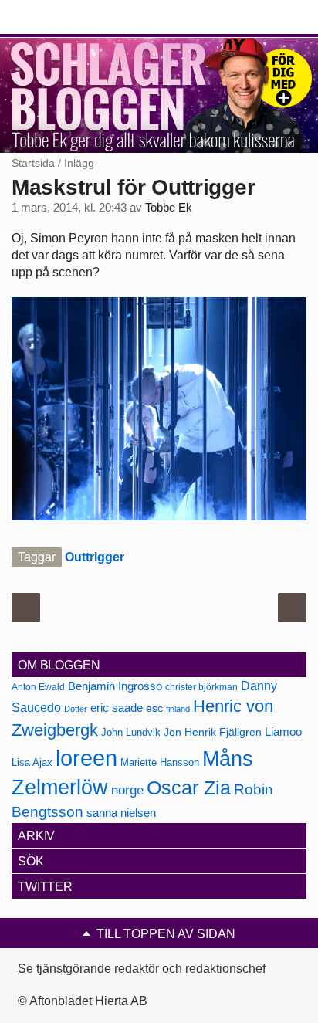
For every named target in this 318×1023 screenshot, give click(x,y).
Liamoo (283, 732)
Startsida (33, 163)
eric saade (116, 707)
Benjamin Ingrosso (115, 686)
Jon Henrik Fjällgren (213, 732)
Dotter (75, 708)
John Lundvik (131, 732)
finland (178, 708)
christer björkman (201, 687)
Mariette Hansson (159, 762)
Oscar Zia (189, 787)
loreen (86, 758)
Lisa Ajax (32, 762)
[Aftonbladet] (69, 17)
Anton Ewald (38, 687)
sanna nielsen (121, 813)
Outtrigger (94, 557)
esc (154, 708)
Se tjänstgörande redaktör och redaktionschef (142, 968)
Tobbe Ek (168, 208)
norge (127, 790)
